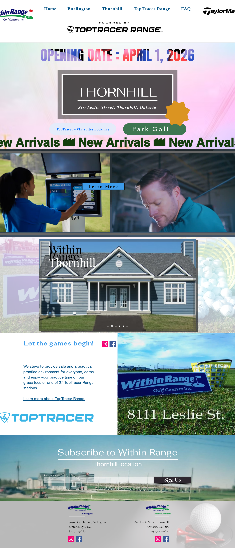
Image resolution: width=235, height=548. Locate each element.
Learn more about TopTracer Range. (54, 398)
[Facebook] (113, 344)
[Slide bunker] (127, 326)
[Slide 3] (116, 326)
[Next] (191, 285)
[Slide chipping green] (123, 326)
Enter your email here (55, 475)
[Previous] (43, 285)
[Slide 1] (108, 326)
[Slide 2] (111, 326)
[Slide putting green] (119, 326)
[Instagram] (105, 344)
